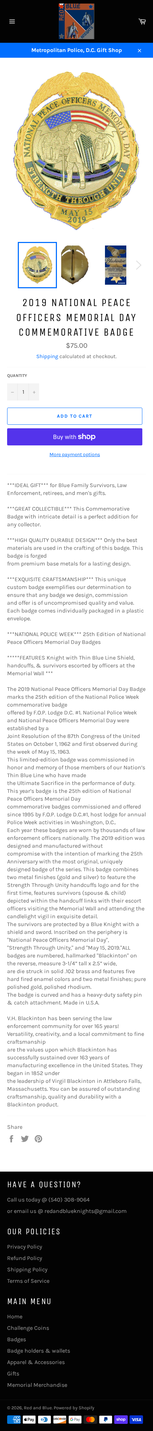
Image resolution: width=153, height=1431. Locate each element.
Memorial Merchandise (37, 1384)
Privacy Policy (24, 1246)
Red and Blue (38, 1407)
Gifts (13, 1373)
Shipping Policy (27, 1269)
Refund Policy (24, 1258)
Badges (16, 1339)
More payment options (74, 454)
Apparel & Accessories (36, 1362)
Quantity (17, 375)
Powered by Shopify (74, 1407)
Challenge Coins (28, 1327)
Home (14, 1316)
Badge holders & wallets (38, 1350)
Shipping (47, 356)
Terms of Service (28, 1280)
